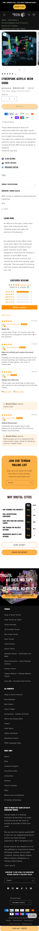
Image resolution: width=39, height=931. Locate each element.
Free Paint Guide (10, 771)
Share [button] (6, 209)
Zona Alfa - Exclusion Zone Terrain (17, 681)
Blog (6, 761)
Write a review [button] (19, 307)
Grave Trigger (9, 709)
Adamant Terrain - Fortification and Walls (17, 655)
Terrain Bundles (10, 624)
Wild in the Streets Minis (13, 719)
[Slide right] (24, 70)
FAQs (4, 175)
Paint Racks (8, 728)
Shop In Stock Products (13, 694)
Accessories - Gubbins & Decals (16, 714)
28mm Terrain (9, 649)
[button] (4, 14)
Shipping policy (27, 924)
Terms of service (14, 924)
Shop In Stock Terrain (12, 615)
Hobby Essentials (11, 733)
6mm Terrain (9, 639)
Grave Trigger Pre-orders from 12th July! (19, 596)
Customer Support (11, 766)
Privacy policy (28, 920)
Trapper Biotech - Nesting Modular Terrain (17, 675)
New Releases (9, 699)
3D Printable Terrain (12, 629)
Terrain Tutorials (10, 785)
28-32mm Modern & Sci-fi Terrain (14, 23)
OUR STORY (19, 545)
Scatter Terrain (10, 669)
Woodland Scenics (11, 738)
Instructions (8, 776)
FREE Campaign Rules (12, 743)
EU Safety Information (12, 800)
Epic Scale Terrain (11, 634)
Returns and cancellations (14, 795)
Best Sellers (8, 704)
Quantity (5, 94)
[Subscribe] (30, 482)
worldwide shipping (11, 167)
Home (4, 20)
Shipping (13, 91)
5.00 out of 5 (25, 285)
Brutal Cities (18, 918)
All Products (12, 20)
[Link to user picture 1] (7, 395)
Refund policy (17, 920)
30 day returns (10, 158)
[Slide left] (14, 70)
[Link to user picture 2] (18, 395)
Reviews (7, 781)
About (6, 756)
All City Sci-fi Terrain (9, 26)
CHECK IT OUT (19, 7)
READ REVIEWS (19, 552)
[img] (7, 321)
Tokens (7, 723)
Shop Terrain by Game (12, 620)
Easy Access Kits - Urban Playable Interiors (17, 662)
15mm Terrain (9, 644)
